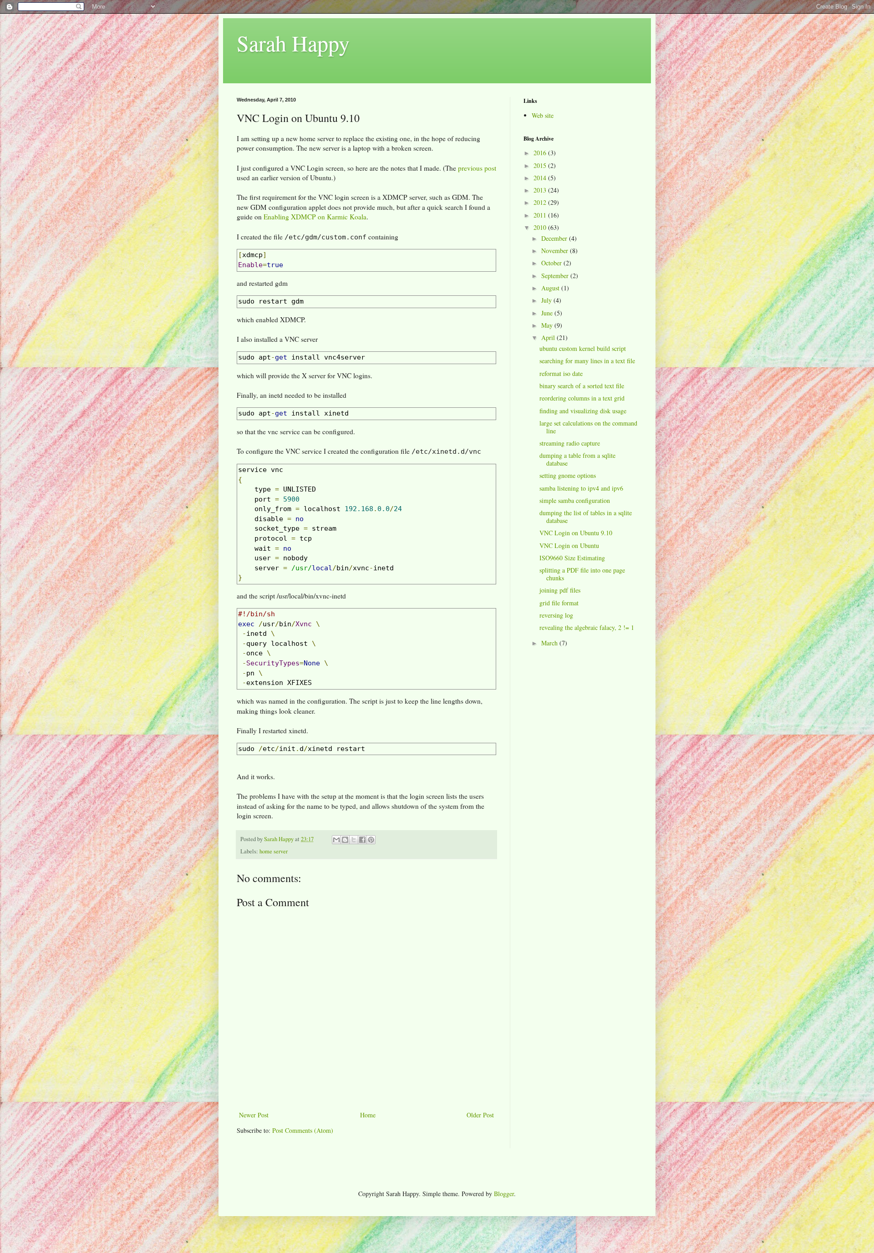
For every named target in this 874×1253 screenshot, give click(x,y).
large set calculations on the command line (588, 427)
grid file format (559, 603)
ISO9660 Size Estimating (572, 557)
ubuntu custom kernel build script (582, 348)
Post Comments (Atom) (302, 1130)
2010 (541, 227)
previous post (477, 167)
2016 (541, 152)
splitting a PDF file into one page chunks (582, 574)
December (555, 238)
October (552, 263)
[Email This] (336, 839)
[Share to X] (353, 839)
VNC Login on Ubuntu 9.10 (575, 532)
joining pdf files (559, 590)
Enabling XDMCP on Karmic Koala (315, 216)
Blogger (504, 1193)
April (549, 337)
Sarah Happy (293, 42)
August (551, 288)
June (547, 313)
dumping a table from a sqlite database (577, 459)
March (550, 643)
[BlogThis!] (345, 839)
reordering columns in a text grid (582, 398)
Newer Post (254, 1115)
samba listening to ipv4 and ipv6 (581, 488)
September (555, 275)
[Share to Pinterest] (371, 839)
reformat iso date (561, 373)
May (547, 325)
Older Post (480, 1115)
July (547, 300)
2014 (541, 177)
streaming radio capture (569, 443)
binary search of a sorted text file (581, 385)
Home (368, 1115)
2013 (541, 190)
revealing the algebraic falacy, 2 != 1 (586, 627)
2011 (541, 215)
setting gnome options (567, 475)
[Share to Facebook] (362, 839)
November (555, 250)
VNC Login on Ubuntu (569, 545)
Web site (543, 115)
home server (273, 851)
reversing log (556, 615)
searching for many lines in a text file (587, 360)
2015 (541, 165)
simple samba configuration (574, 500)
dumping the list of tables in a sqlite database (585, 516)
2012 (541, 202)
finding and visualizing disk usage (582, 410)
